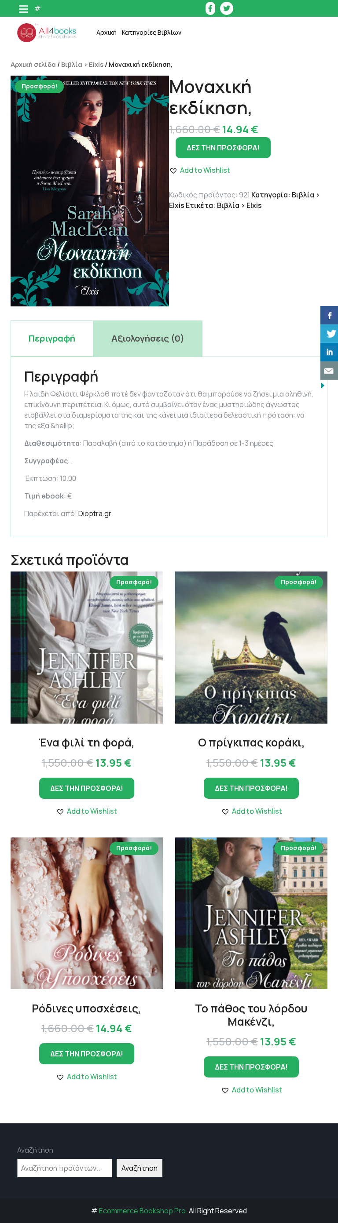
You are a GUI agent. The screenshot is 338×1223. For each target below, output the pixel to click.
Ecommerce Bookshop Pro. (143, 1211)
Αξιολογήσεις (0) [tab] (147, 338)
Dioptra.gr (94, 513)
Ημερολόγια (150, 96)
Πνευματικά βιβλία (159, 206)
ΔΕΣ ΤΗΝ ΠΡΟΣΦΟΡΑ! (223, 148)
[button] (86, 811)
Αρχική (106, 32)
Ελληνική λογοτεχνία (163, 74)
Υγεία (140, 228)
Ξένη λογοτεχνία (157, 162)
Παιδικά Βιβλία (154, 294)
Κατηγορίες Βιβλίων (151, 32)
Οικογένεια (148, 184)
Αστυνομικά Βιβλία (160, 52)
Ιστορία (144, 118)
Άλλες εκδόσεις (155, 272)
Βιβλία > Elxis (82, 64)
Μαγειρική (147, 140)
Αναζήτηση (35, 1150)
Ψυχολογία (148, 250)
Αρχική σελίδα (33, 64)
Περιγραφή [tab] (52, 338)
